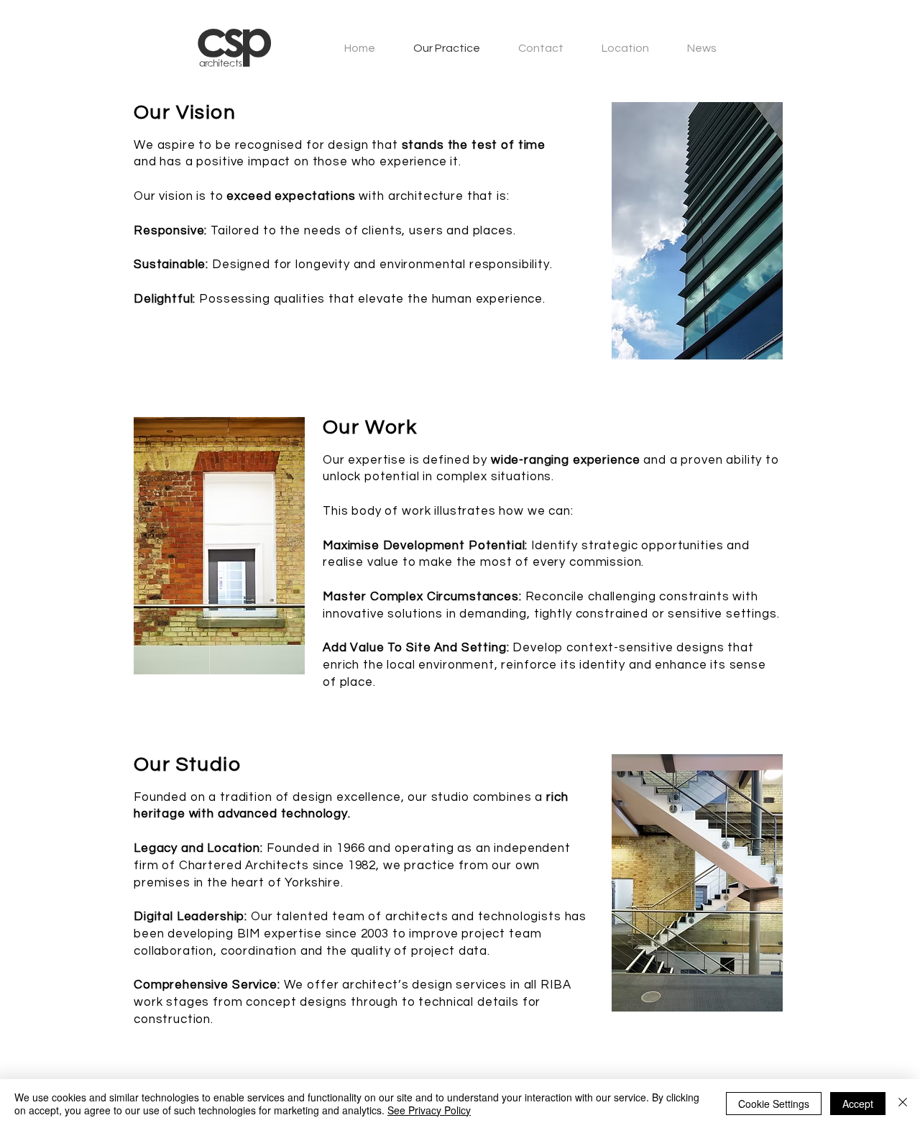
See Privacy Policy (429, 1110)
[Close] (902, 1103)
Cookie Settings (773, 1103)
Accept (857, 1103)
